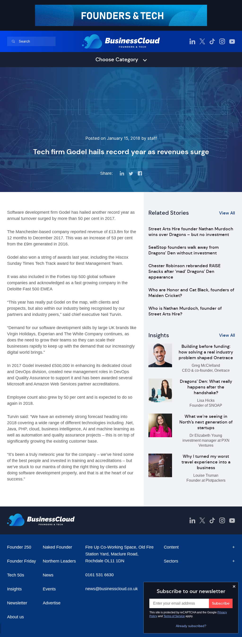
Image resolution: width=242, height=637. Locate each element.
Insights (14, 589)
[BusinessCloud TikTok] (212, 41)
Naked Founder (57, 547)
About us (15, 617)
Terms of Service (174, 616)
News (48, 575)
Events (49, 589)
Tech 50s (15, 575)
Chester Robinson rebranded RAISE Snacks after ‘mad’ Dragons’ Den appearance (184, 271)
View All (227, 213)
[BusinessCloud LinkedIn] (192, 41)
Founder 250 (19, 547)
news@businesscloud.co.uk (111, 588)
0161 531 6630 (99, 574)
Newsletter (17, 603)
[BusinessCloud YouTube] (232, 41)
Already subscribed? (191, 626)
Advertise (51, 603)
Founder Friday (21, 561)
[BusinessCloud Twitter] (202, 41)
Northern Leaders (59, 561)
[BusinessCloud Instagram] (222, 41)
